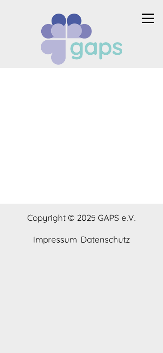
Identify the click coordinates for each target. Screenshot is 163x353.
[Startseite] (81, 41)
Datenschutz (105, 239)
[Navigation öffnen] (148, 18)
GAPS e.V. (117, 217)
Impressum (55, 239)
